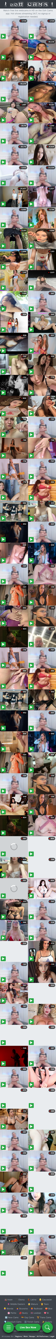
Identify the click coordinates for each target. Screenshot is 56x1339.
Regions (18, 1336)
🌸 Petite (11, 1313)
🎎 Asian (8, 1299)
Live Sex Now (28, 1327)
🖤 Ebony (20, 1299)
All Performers (42, 1336)
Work (25, 1336)
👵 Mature (33, 1304)
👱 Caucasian (45, 1299)
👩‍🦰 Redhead (36, 1308)
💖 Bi (46, 1313)
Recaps (32, 1336)
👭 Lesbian (35, 1313)
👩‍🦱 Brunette (22, 1308)
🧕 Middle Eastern (16, 1304)
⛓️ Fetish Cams (31, 1322)
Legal (52, 1336)
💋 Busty (23, 1313)
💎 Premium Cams (12, 1322)
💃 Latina (31, 1299)
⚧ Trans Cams (44, 1317)
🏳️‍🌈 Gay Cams (27, 1317)
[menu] (8, 1327)
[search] (47, 1327)
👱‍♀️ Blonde (8, 1308)
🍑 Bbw (48, 1308)
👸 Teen (45, 1304)
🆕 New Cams (12, 1317)
